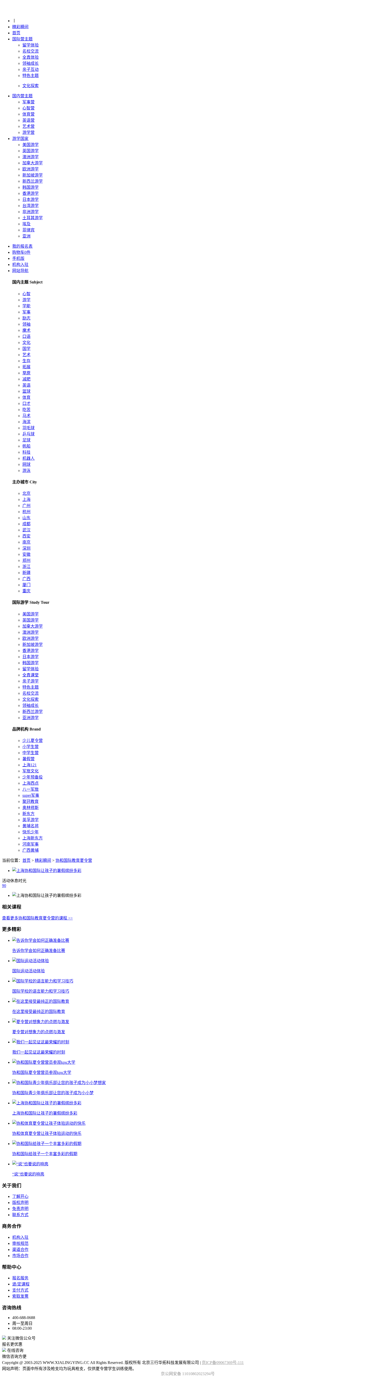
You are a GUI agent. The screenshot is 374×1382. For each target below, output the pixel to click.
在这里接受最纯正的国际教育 (38, 1011)
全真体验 (30, 57)
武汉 (26, 530)
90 (4, 885)
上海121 (29, 765)
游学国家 (20, 138)
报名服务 (20, 1278)
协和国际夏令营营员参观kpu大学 (41, 1072)
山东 (26, 518)
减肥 (26, 379)
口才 (26, 403)
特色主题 (30, 75)
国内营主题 (22, 96)
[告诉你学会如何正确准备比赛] (40, 940)
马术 (26, 416)
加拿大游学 (32, 163)
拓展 (26, 367)
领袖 (26, 324)
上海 (26, 499)
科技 (26, 452)
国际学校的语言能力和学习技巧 (40, 991)
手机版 (18, 258)
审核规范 (20, 1243)
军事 (26, 312)
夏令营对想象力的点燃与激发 (38, 1032)
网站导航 (20, 270)
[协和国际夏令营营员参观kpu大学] (43, 1062)
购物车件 (21, 252)
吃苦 (26, 409)
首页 (16, 33)
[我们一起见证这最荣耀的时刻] (40, 1042)
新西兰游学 (32, 181)
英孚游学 (30, 820)
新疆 (26, 572)
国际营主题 (22, 39)
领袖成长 (30, 63)
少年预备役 (32, 777)
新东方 (28, 814)
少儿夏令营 (32, 740)
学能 (26, 306)
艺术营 (28, 126)
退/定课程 (21, 1284)
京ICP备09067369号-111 (223, 1362)
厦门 (26, 585)
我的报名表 (22, 246)
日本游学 (30, 199)
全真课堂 (30, 675)
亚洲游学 (30, 718)
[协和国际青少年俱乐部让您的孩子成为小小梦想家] (59, 1083)
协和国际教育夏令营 (73, 860)
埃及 (26, 224)
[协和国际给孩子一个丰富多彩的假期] (46, 1143)
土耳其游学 (32, 218)
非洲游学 (30, 212)
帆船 (26, 446)
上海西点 (30, 783)
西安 (26, 536)
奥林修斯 (30, 807)
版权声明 (20, 1202)
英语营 (28, 120)
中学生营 (30, 753)
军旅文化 (30, 771)
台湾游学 (30, 205)
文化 (26, 342)
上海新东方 (32, 838)
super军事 (30, 795)
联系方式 (20, 1215)
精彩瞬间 (20, 27)
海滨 (26, 422)
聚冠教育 (30, 801)
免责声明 (20, 1208)
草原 (26, 373)
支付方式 (20, 1290)
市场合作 (20, 1255)
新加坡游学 (32, 175)
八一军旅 (30, 789)
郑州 (26, 560)
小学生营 (30, 746)
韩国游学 (30, 187)
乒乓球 (28, 434)
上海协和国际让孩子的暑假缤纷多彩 (44, 1113)
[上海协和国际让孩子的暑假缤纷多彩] (46, 1103)
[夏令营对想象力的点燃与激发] (40, 1022)
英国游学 (30, 151)
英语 (26, 385)
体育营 (28, 114)
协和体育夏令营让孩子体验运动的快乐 (46, 1133)
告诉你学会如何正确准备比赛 (38, 950)
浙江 (26, 566)
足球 (26, 440)
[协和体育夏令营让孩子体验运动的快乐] (48, 1123)
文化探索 (30, 699)
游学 (26, 300)
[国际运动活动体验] (30, 961)
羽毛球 (28, 428)
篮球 (26, 391)
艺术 (26, 355)
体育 (26, 397)
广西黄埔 (30, 850)
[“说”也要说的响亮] (30, 1164)
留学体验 (30, 45)
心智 (26, 294)
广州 (26, 505)
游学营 (28, 132)
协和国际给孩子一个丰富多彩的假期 (44, 1154)
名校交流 (30, 51)
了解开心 (20, 1196)
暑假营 (28, 759)
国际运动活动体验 (28, 971)
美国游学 (30, 144)
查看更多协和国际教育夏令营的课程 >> (37, 918)
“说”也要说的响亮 (28, 1174)
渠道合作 (20, 1249)
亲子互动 (30, 69)
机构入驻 (20, 264)
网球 (26, 464)
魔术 (26, 330)
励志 (26, 318)
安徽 (26, 554)
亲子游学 (30, 681)
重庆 (26, 591)
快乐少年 (30, 832)
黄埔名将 (30, 826)
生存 (26, 361)
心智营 (28, 108)
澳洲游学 (30, 157)
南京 (26, 542)
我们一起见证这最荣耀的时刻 (38, 1052)
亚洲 (26, 236)
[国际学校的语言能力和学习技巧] (42, 981)
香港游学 (30, 193)
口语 (26, 336)
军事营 (28, 102)
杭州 (26, 512)
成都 (26, 524)
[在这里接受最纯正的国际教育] (40, 1001)
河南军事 (30, 844)
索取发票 (20, 1296)
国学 (26, 348)
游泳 (26, 470)
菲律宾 (28, 230)
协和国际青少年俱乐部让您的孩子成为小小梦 (53, 1093)
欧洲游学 (30, 169)
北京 (26, 493)
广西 (26, 579)
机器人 (28, 458)
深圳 (26, 548)
